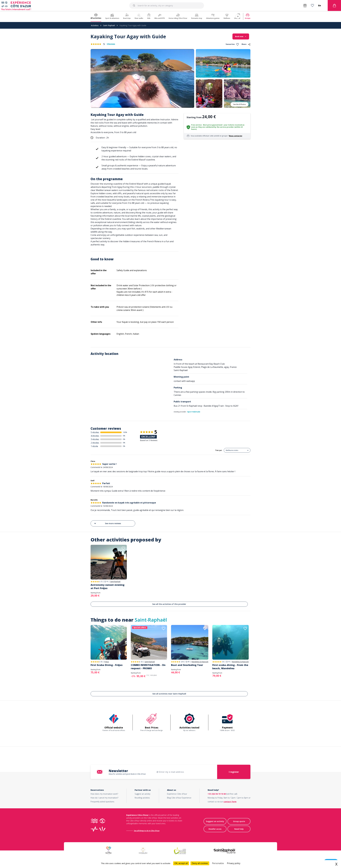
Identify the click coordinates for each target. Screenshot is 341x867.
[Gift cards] (305, 5)
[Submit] (134, 5)
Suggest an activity (142, 794)
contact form (230, 801)
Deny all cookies (200, 863)
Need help (239, 829)
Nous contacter (235, 136)
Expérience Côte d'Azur (177, 794)
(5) (101, 662)
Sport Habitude (193, 412)
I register (234, 771)
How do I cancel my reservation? (104, 797)
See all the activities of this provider (169, 604)
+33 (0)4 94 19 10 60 (217, 794)
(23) (182, 662)
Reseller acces (215, 829)
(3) (142, 662)
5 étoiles (95, 432)
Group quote (239, 821)
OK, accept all (181, 863)
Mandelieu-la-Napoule (200, 662)
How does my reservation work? (104, 794)
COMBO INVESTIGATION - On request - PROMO (148, 666)
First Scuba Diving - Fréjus (107, 665)
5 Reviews (111, 44)
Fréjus (106, 662)
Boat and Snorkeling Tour (187, 665)
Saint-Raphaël (109, 25)
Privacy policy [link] (233, 863)
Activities (95, 25)
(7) (101, 581)
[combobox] (166, 5)
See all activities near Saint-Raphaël (169, 693)
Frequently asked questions (102, 801)
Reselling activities (142, 797)
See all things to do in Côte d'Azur (147, 831)
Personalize (218, 863)
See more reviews (113, 523)
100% (125, 432)
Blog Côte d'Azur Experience (179, 797)
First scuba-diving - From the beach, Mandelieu (230, 666)
